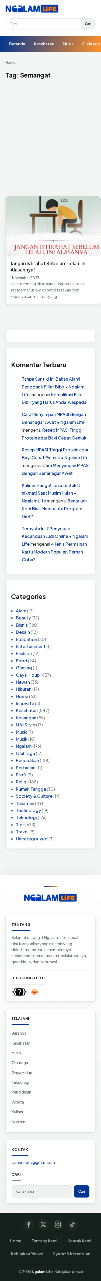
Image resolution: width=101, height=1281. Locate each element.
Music (22, 732)
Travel (22, 831)
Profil (21, 774)
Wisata (18, 1101)
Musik (68, 43)
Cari (88, 24)
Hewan (23, 682)
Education (26, 639)
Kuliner (17, 1111)
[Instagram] (58, 1224)
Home (10, 62)
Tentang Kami (44, 1240)
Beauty (23, 618)
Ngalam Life (42, 1271)
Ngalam (24, 746)
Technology (28, 810)
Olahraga (25, 753)
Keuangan (26, 717)
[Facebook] (29, 1224)
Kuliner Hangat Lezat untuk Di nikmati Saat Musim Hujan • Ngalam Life (52, 493)
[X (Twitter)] (43, 1224)
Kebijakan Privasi (27, 1253)
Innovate (25, 703)
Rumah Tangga (31, 789)
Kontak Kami (79, 1240)
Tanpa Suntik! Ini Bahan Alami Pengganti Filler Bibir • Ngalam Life (53, 386)
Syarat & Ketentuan (71, 1253)
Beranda (17, 43)
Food (21, 660)
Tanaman (25, 803)
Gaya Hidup (28, 675)
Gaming (24, 667)
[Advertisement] (50, 138)
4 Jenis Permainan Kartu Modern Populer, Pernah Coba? (54, 551)
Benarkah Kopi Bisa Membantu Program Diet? (54, 508)
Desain (23, 632)
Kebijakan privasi (69, 1271)
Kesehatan (44, 43)
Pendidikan (27, 760)
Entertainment (31, 646)
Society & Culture (34, 796)
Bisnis (22, 625)
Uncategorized (32, 838)
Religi (21, 781)
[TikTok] (72, 1224)
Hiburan (24, 689)
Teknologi (26, 817)
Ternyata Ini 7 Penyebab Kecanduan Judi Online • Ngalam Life (55, 536)
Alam (21, 610)
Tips (20, 824)
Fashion (24, 653)
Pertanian (26, 767)
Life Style (25, 724)
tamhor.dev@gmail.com (33, 1162)
